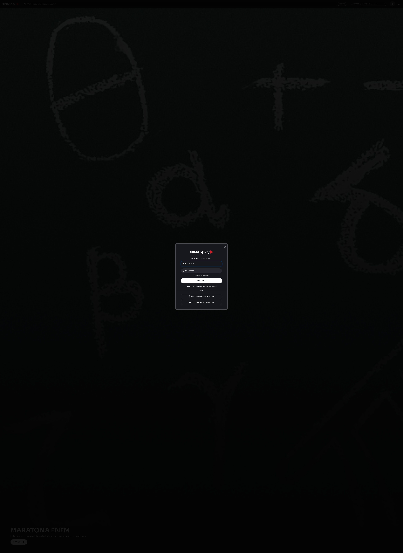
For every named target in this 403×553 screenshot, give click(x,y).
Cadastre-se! (211, 286)
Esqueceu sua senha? (201, 275)
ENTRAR (201, 280)
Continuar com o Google (203, 302)
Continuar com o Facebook (202, 296)
